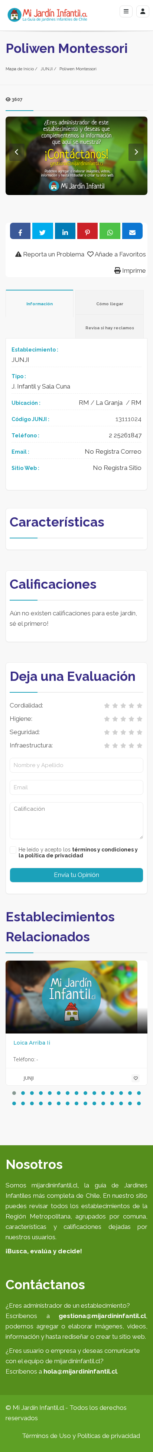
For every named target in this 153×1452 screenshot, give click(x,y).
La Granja (109, 402)
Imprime (133, 270)
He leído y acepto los (78, 852)
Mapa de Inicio (20, 69)
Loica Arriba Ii (31, 1042)
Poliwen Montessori (78, 69)
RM (84, 402)
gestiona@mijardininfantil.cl (102, 1316)
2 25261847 (125, 435)
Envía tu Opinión (76, 874)
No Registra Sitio (117, 467)
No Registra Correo (113, 451)
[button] (14, 1093)
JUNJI (46, 69)
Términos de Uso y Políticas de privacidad (81, 1435)
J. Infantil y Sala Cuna (41, 386)
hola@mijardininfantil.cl (80, 1371)
